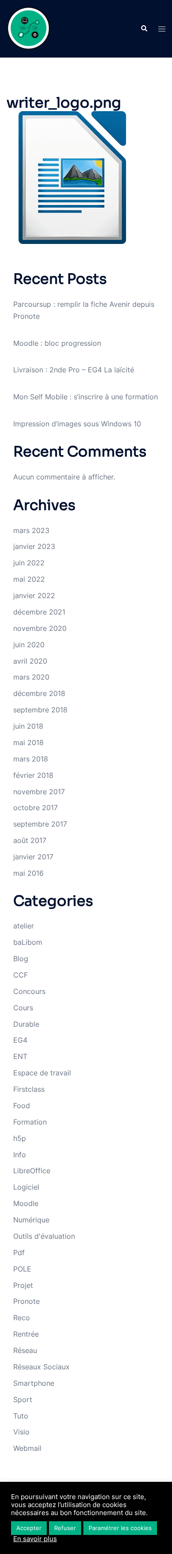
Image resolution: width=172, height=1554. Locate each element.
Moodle (25, 1203)
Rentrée (26, 1334)
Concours (29, 991)
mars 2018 (30, 758)
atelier (23, 925)
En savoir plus (35, 1539)
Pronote (26, 1301)
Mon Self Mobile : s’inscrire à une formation (85, 396)
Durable (26, 1024)
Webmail (27, 1448)
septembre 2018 (40, 709)
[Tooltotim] (29, 27)
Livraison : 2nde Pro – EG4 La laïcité (73, 369)
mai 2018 (28, 742)
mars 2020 (31, 677)
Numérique (31, 1219)
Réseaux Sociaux (41, 1366)
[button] (143, 28)
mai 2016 (28, 873)
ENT (20, 1056)
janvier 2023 (34, 546)
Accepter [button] (28, 1527)
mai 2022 (29, 579)
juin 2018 (28, 726)
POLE (22, 1268)
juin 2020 (29, 644)
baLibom (27, 942)
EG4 (20, 1040)
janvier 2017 (33, 856)
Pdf (19, 1252)
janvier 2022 (34, 595)
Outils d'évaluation (44, 1236)
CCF (20, 974)
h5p (19, 1138)
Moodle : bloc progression (57, 343)
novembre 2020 (40, 628)
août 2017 (29, 840)
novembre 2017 (39, 791)
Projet (23, 1285)
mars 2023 (31, 530)
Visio (21, 1431)
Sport (22, 1399)
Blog (20, 958)
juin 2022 (29, 562)
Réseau (25, 1350)
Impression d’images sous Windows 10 (77, 423)
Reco (21, 1317)
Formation (30, 1121)
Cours (23, 1007)
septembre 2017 (40, 824)
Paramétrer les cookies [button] (120, 1527)
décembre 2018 (39, 693)
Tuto (20, 1415)
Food (21, 1105)
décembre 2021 (39, 611)
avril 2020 (30, 661)
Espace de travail (42, 1072)
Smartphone (33, 1383)
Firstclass (29, 1089)
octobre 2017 (35, 807)
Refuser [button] (65, 1527)
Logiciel (26, 1187)
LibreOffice (31, 1170)
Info (19, 1154)
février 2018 (33, 775)
